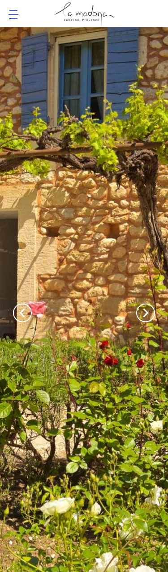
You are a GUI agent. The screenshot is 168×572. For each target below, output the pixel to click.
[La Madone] (84, 16)
